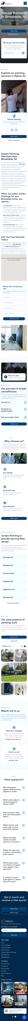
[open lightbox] (5, 376)
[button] (25, 3)
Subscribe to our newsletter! (9, 926)
